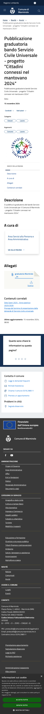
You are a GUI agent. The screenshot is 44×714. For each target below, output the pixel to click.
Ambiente (9, 549)
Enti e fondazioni (12, 477)
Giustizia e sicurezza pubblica (17, 541)
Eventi (8, 593)
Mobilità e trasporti (13, 526)
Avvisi (21, 20)
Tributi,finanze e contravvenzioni (18, 545)
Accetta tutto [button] (22, 700)
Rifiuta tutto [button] (22, 705)
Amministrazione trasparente (17, 667)
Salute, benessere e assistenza (17, 552)
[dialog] (22, 694)
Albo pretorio (10, 671)
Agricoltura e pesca (13, 560)
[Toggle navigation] (4, 10)
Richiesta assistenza (13, 656)
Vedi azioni (20, 110)
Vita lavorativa (11, 507)
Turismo (8, 522)
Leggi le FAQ (10, 652)
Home (5, 20)
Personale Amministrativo (15, 484)
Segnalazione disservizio (15, 649)
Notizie (8, 571)
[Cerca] (39, 10)
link (10, 695)
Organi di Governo (12, 466)
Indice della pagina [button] (15, 166)
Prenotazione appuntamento (16, 645)
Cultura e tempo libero (14, 503)
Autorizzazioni (11, 556)
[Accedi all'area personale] (35, 3)
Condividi (8, 110)
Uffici (7, 473)
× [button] (41, 676)
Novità (13, 20)
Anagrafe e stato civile (14, 500)
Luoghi (8, 589)
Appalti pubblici (11, 515)
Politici (8, 481)
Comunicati (9, 575)
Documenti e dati (12, 488)
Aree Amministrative (13, 470)
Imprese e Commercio (14, 511)
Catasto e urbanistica (13, 518)
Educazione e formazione (15, 537)
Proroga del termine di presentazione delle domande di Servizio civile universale (21, 309)
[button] (22, 710)
